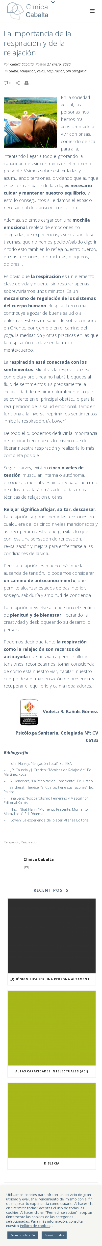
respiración (55, 71)
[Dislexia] (52, 1120)
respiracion (30, 842)
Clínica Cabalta (22, 64)
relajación (27, 71)
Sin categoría (76, 71)
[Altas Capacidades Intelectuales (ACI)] (52, 1028)
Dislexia (51, 1163)
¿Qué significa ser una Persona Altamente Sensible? (53, 979)
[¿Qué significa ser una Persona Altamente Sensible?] (52, 936)
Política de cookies (35, 1225)
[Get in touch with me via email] (26, 868)
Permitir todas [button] (54, 1235)
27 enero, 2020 (59, 64)
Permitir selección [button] (22, 1235)
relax (41, 71)
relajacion (11, 842)
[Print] (29, 82)
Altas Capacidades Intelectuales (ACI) (51, 1071)
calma (13, 71)
